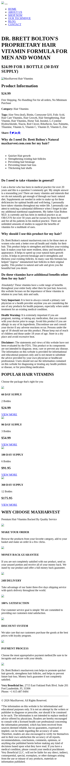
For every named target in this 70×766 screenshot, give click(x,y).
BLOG (12, 21)
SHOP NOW (15, 15)
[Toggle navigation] (6, 4)
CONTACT (14, 24)
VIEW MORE (9, 414)
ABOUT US (15, 12)
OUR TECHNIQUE (19, 18)
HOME (12, 9)
